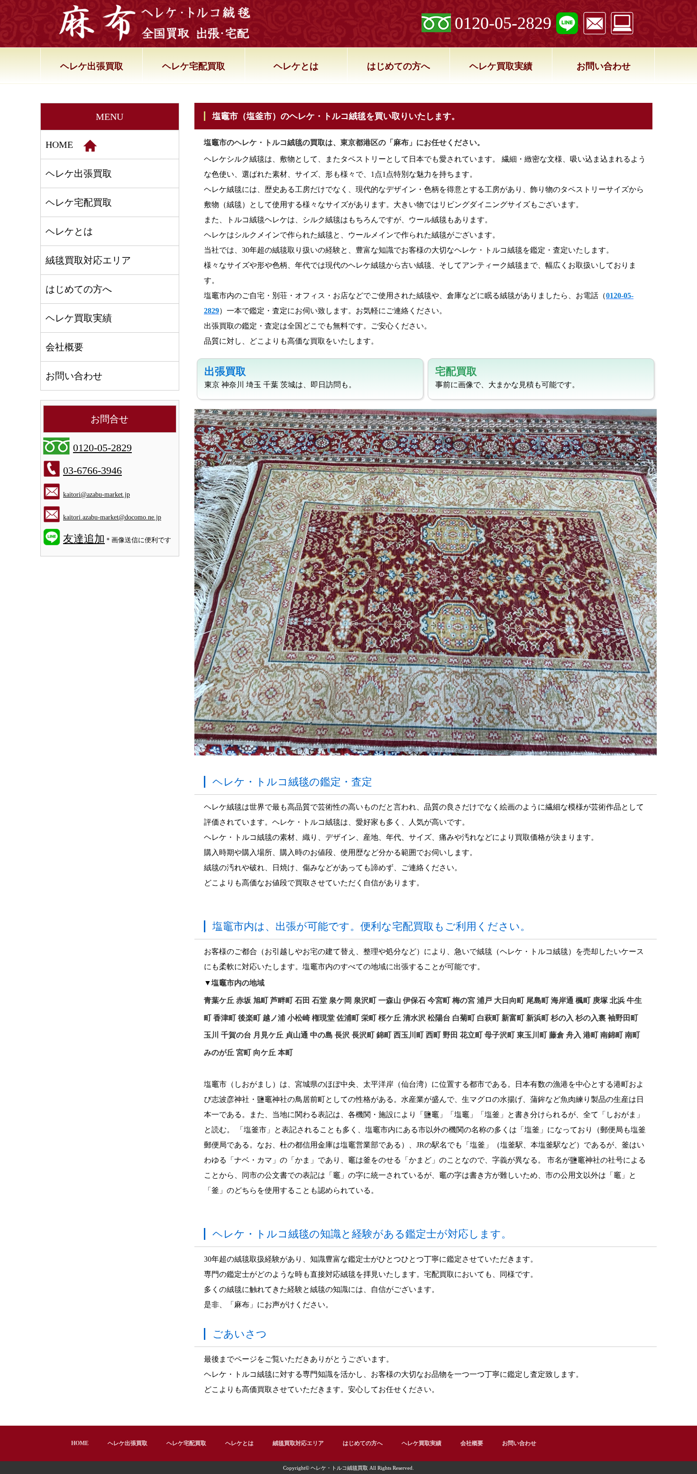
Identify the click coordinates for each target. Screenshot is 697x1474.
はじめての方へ (398, 66)
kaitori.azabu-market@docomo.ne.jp (112, 517)
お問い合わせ (604, 66)
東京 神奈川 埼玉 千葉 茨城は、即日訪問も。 (280, 377)
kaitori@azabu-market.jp (96, 494)
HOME (59, 144)
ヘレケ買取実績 (500, 66)
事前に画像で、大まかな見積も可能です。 (507, 377)
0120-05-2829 (503, 23)
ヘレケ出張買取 (91, 66)
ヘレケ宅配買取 (193, 66)
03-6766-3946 (92, 470)
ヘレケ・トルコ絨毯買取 (339, 1468)
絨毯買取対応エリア (88, 260)
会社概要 (64, 347)
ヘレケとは (296, 66)
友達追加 (84, 539)
